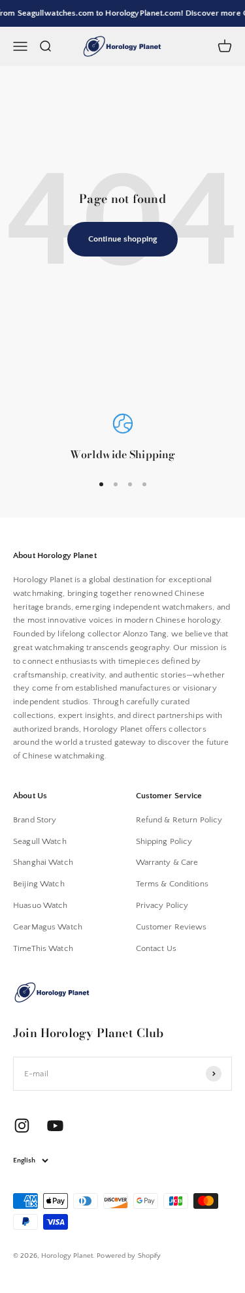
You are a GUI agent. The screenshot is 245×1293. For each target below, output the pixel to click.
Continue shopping (122, 238)
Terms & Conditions (172, 883)
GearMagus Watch (47, 926)
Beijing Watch (39, 883)
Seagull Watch (40, 841)
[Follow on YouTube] (55, 1125)
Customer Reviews (171, 926)
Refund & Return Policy (179, 819)
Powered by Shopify (129, 1256)
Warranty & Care (167, 862)
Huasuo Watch (40, 905)
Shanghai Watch (43, 862)
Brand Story (34, 819)
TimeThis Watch (43, 948)
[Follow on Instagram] (22, 1125)
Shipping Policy (164, 841)
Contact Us (156, 948)
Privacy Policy (162, 905)
